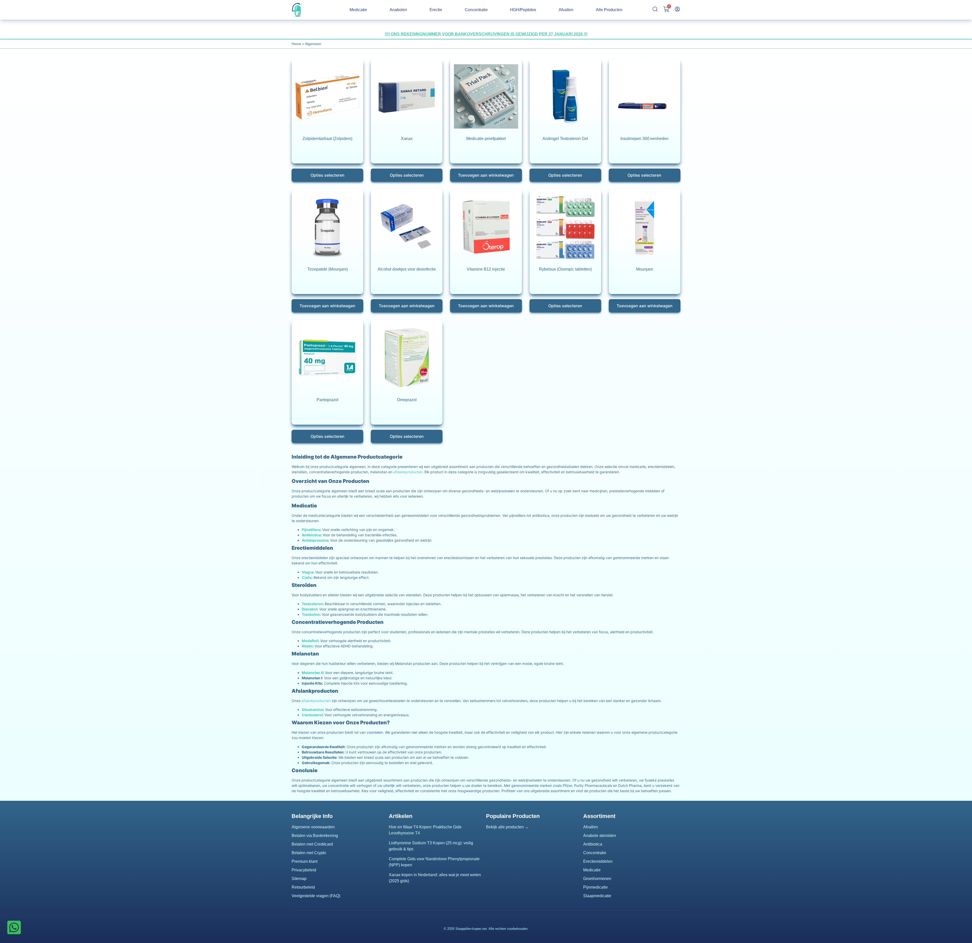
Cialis (307, 577)
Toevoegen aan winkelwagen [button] (486, 175)
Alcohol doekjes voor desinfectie (407, 269)
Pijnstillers (311, 529)
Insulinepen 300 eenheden (644, 138)
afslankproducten (407, 472)
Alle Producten (609, 10)
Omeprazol (407, 400)
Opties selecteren (328, 175)
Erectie (436, 10)
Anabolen (398, 10)
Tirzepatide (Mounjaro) (327, 269)
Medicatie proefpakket (486, 138)
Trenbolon (311, 614)
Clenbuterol (312, 715)
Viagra (307, 572)
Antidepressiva (315, 540)
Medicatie (358, 10)
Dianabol (309, 609)
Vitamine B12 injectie (486, 269)
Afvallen (566, 10)
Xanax (407, 138)
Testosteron (312, 604)
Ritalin (307, 646)
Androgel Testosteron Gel (565, 138)
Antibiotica (311, 535)
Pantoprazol (327, 400)
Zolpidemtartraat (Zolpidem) (327, 138)
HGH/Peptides (523, 10)
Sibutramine (312, 709)
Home (296, 44)
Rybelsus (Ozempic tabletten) (565, 269)
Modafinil (310, 641)
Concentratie (476, 10)
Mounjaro (644, 269)
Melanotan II (312, 672)
